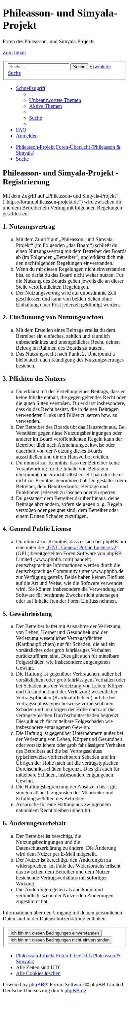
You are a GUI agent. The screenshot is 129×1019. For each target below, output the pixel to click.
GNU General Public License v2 (82, 547)
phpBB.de (75, 990)
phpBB (36, 984)
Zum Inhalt (14, 52)
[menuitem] (55, 100)
